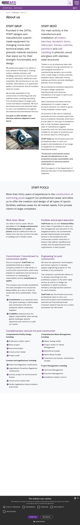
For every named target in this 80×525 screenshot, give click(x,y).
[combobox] (75, 498)
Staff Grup (8, 8)
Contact (19, 8)
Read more (51, 503)
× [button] (78, 498)
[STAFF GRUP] (9, 3)
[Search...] (70, 3)
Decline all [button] (47, 517)
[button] (40, 521)
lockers (61, 37)
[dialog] (40, 510)
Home (8, 12)
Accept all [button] (33, 517)
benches (46, 41)
